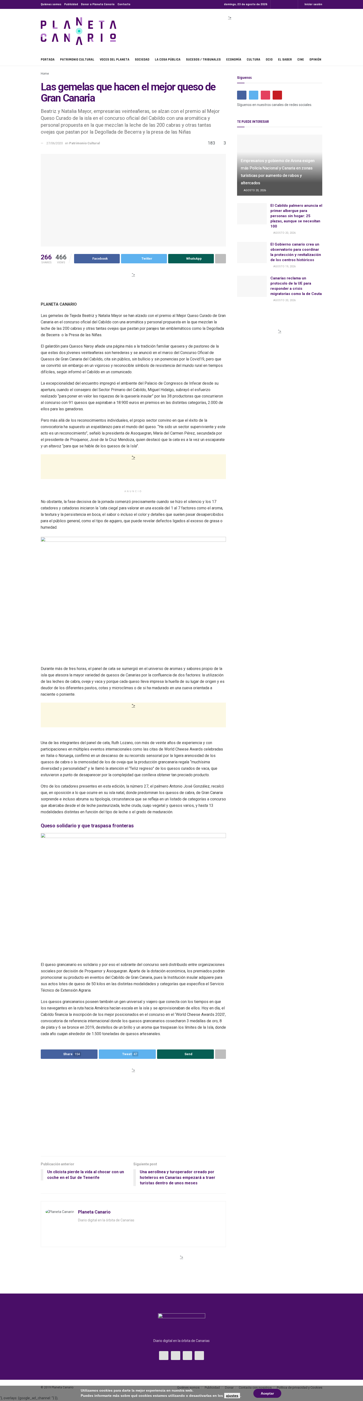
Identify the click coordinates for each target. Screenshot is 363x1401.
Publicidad (71, 4)
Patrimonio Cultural (77, 59)
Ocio (269, 59)
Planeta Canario (94, 1211)
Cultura (253, 59)
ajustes (232, 1396)
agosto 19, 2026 (284, 266)
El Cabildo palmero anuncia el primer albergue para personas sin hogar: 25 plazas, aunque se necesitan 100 (296, 216)
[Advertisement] (229, 33)
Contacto (124, 4)
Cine (300, 59)
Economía (233, 59)
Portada (48, 59)
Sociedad (142, 59)
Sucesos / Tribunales (203, 59)
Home (45, 73)
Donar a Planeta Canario (98, 4)
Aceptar (267, 1393)
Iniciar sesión (313, 4)
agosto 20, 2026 (254, 190)
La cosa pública (168, 59)
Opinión (315, 59)
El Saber (285, 59)
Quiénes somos (51, 4)
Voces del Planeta (114, 59)
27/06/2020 (54, 143)
